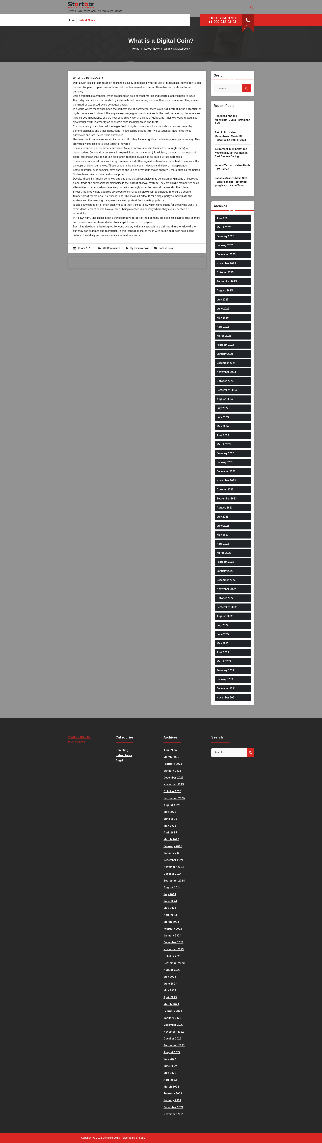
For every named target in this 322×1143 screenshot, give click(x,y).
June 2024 (223, 417)
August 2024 (225, 399)
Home (135, 48)
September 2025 (227, 281)
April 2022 (223, 652)
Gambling (122, 750)
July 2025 (222, 299)
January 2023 (225, 571)
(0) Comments (111, 248)
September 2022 (227, 607)
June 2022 (223, 634)
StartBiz (140, 1137)
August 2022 (225, 616)
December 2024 (226, 362)
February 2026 (225, 236)
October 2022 (225, 598)
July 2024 (222, 408)
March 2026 (224, 227)
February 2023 (225, 561)
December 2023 (226, 471)
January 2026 (225, 245)
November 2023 (226, 480)
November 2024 (226, 372)
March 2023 (224, 552)
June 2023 (223, 525)
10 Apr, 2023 (84, 248)
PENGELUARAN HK (79, 737)
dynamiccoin (141, 248)
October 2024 (225, 381)
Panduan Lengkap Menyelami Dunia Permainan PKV (232, 119)
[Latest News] (86, 20)
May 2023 (223, 534)
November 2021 (226, 697)
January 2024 (225, 462)
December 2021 (226, 688)
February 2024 (225, 453)
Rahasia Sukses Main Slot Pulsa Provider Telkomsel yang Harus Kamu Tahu (231, 182)
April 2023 (223, 543)
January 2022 (225, 679)
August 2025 (225, 290)
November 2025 (226, 263)
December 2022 (226, 580)
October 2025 (225, 272)
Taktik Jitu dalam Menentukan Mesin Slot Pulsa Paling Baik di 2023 (230, 136)
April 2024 (223, 435)
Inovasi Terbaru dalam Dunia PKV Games (232, 167)
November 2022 (226, 589)
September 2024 (227, 390)
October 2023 (225, 489)
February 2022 (225, 670)
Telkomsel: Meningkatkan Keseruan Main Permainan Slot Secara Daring (231, 152)
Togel (119, 760)
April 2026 (223, 218)
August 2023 (225, 507)
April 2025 (223, 326)
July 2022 (222, 625)
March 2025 (224, 335)
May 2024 (223, 426)
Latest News (152, 48)
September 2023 (227, 498)
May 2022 (223, 643)
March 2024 (224, 444)
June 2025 (223, 308)
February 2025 (225, 344)
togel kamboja (76, 741)
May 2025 (223, 317)
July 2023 (222, 516)
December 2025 (226, 254)
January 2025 (225, 353)
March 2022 (224, 661)
